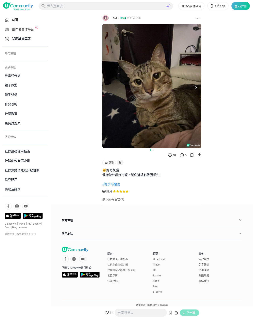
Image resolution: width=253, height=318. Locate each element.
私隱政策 (204, 275)
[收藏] (192, 155)
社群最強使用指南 (117, 259)
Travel (22, 223)
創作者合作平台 (191, 6)
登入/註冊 (241, 6)
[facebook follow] (8, 206)
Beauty (37, 223)
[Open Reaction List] (197, 18)
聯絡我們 (204, 280)
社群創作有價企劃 (117, 264)
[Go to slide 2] (153, 149)
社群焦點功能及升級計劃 (121, 269)
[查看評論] (181, 155)
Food (7, 227)
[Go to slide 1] (150, 149)
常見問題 (112, 275)
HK (29, 223)
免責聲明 (204, 264)
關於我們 (204, 259)
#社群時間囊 (111, 184)
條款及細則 (113, 280)
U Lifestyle (11, 223)
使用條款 (204, 269)
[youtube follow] (25, 206)
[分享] (199, 155)
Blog (14, 227)
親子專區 (10, 67)
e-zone (23, 227)
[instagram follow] (17, 206)
